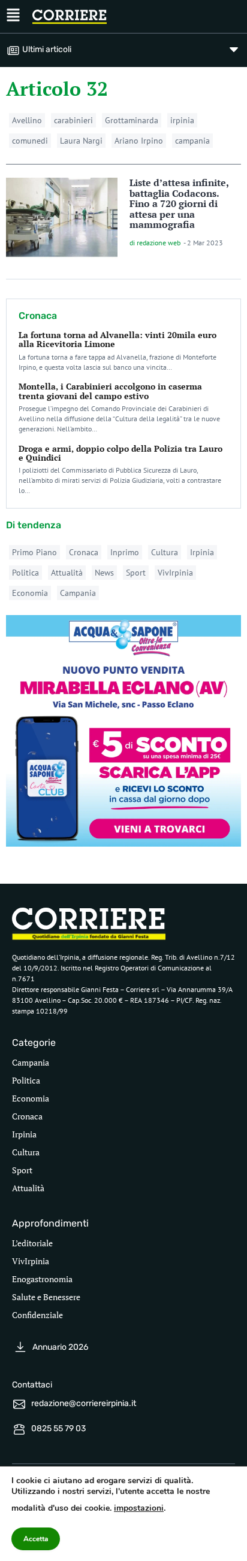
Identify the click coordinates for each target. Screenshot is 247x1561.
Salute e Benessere (46, 1297)
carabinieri (73, 120)
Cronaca (83, 552)
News (104, 572)
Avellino (27, 120)
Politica (25, 572)
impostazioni (139, 1508)
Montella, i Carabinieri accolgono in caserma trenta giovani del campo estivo (110, 391)
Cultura (164, 552)
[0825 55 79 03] (19, 1429)
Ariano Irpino (139, 140)
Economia (30, 593)
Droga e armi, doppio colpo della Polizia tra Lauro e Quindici (120, 453)
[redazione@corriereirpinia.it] (19, 1404)
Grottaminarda (131, 120)
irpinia (182, 120)
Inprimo (124, 552)
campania (192, 140)
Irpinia (202, 552)
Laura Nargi (81, 140)
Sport (136, 572)
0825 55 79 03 (58, 1428)
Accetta (35, 1539)
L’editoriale (32, 1243)
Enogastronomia (42, 1279)
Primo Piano (34, 552)
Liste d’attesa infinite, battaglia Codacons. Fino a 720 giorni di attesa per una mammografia (178, 203)
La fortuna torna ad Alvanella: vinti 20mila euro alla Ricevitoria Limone (117, 339)
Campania (78, 593)
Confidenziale (37, 1314)
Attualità (67, 572)
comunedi (30, 140)
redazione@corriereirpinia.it (83, 1403)
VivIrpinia (175, 572)
